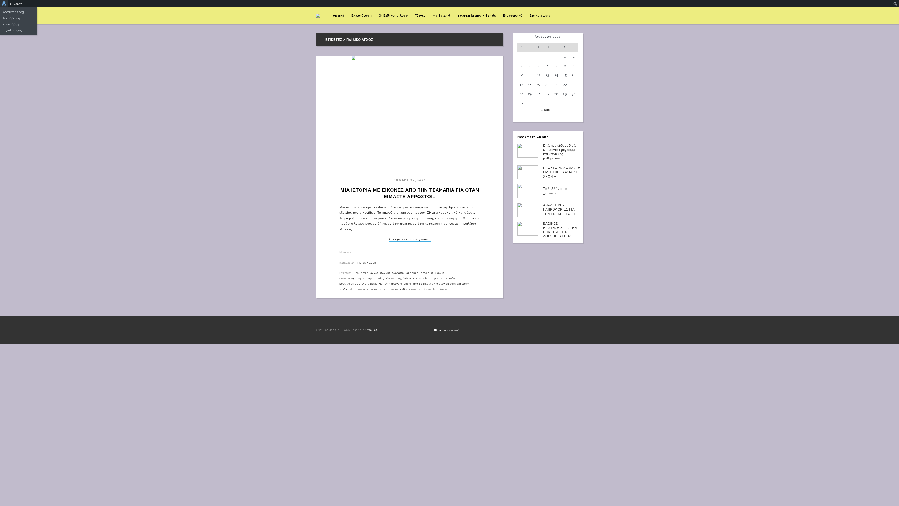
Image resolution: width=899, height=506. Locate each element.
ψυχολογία (440, 289)
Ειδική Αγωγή (366, 262)
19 (539, 84)
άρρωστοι (398, 273)
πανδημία (415, 289)
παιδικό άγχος (376, 289)
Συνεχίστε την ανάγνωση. (410, 239)
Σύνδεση (16, 4)
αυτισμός (412, 273)
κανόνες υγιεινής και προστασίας (361, 278)
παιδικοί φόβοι (397, 289)
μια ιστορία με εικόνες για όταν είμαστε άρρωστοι (437, 283)
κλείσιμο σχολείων (398, 278)
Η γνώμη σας (12, 30)
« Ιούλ (546, 110)
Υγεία (427, 289)
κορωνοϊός (448, 278)
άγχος (374, 273)
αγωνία (385, 273)
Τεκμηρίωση (11, 18)
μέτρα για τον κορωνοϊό (386, 283)
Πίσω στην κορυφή (447, 330)
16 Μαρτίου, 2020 (409, 180)
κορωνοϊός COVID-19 (353, 283)
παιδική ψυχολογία (352, 289)
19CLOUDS (374, 329)
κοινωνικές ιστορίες (426, 278)
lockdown (361, 273)
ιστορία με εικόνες (432, 273)
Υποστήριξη (10, 24)
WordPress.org (13, 12)
